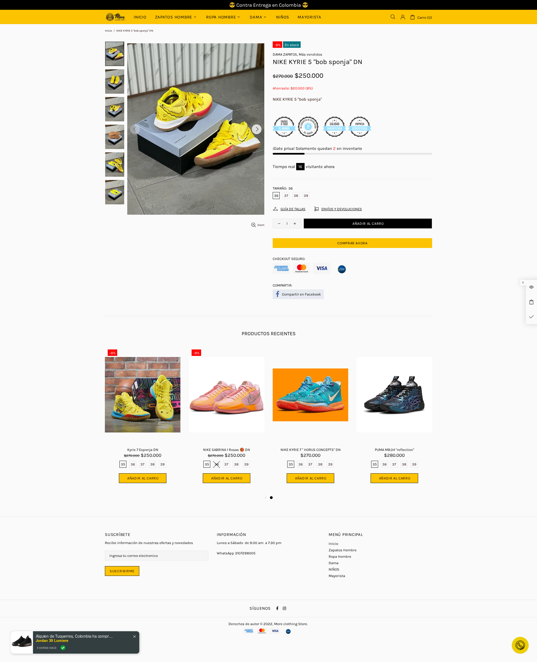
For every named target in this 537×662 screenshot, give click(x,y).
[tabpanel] (143, 421)
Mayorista (337, 576)
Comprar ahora (352, 243)
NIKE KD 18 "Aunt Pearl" (143, 450)
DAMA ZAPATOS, (285, 54)
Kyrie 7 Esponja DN (310, 450)
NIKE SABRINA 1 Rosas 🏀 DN (394, 450)
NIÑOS (334, 569)
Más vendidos (310, 54)
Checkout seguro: (289, 259)
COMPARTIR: (282, 285)
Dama (333, 563)
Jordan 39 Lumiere (52, 640)
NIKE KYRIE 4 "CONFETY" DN (226, 450)
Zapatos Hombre (343, 550)
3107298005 (245, 553)
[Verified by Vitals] (62, 647)
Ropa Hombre (340, 556)
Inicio (108, 30)
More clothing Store (116, 16)
